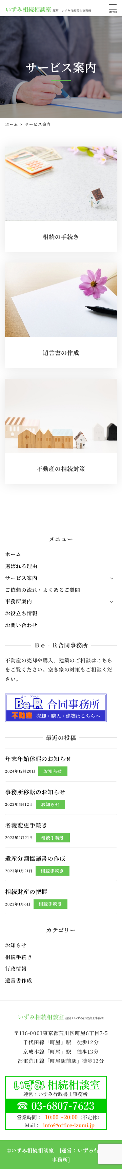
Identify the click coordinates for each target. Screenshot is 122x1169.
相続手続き (18, 956)
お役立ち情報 (21, 613)
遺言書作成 (18, 980)
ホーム (13, 554)
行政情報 (15, 968)
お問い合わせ (21, 624)
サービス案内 (21, 577)
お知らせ (15, 945)
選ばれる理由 (21, 565)
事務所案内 (18, 601)
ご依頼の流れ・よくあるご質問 (42, 589)
